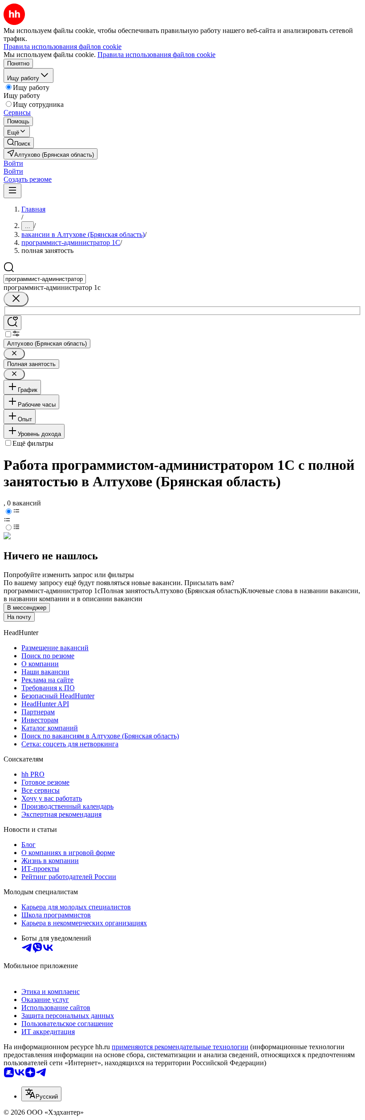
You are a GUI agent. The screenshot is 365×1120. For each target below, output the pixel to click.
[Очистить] (16, 299)
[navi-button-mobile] (12, 190)
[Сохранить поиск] (12, 322)
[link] (19, 142)
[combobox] (45, 279)
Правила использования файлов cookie (156, 54)
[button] (13, 163)
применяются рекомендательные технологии (180, 1047)
